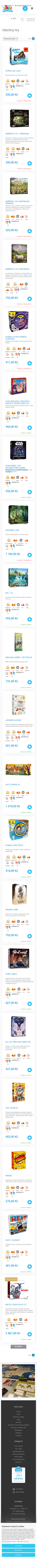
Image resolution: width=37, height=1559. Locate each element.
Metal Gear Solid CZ (15, 1305)
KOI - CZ (9, 593)
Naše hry (18, 1462)
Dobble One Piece (14, 845)
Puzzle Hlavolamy (18, 1459)
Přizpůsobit (18, 1550)
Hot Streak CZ (12, 785)
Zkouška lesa (12, 530)
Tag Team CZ (11, 1108)
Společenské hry (18, 1451)
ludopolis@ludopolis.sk (24, 5)
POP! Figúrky (18, 1457)
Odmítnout (18, 1555)
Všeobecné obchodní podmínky (18, 1425)
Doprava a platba (18, 1417)
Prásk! (8, 1176)
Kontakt (18, 1422)
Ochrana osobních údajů (9, 1541)
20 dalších (18, 1347)
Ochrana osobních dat (18, 1428)
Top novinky (18, 1446)
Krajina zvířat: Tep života (18, 657)
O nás (18, 1414)
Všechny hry (31, 20)
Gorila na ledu (13, 71)
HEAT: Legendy (12, 1240)
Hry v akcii (18, 1449)
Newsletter (18, 1430)
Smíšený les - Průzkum (17, 134)
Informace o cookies (22, 1541)
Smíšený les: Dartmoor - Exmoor (17, 202)
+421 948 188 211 (8, 5)
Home (18, 1412)
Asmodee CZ (19, 85)
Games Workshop (18, 1454)
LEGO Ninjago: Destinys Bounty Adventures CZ (17, 402)
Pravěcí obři (11, 910)
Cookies (18, 1436)
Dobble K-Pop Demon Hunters (16, 337)
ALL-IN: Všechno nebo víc (18, 1042)
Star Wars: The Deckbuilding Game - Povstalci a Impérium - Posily (16, 466)
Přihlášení (18, 1433)
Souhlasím (18, 1545)
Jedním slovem (13, 720)
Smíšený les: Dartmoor (17, 269)
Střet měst (11, 974)
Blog (18, 1420)
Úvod (22, 18)
